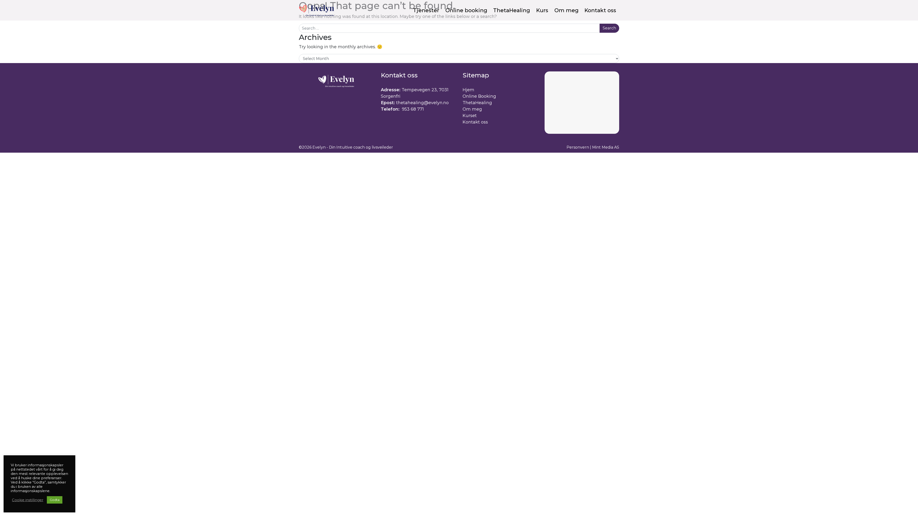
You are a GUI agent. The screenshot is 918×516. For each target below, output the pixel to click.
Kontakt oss (475, 122)
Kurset (470, 115)
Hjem (468, 89)
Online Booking (479, 96)
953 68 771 (412, 109)
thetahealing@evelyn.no (422, 102)
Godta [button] (55, 500)
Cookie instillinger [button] (27, 500)
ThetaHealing (477, 102)
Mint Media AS (605, 147)
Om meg (472, 109)
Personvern (578, 147)
